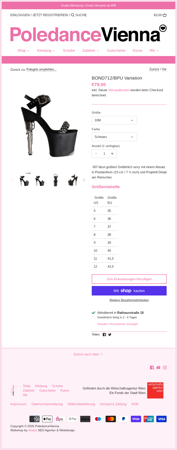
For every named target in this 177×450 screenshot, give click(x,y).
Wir (25, 395)
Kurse (64, 390)
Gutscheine (47, 390)
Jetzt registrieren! (50, 15)
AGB (134, 404)
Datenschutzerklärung (47, 404)
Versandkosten (119, 90)
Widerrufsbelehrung (81, 404)
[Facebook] (152, 367)
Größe (96, 112)
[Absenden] (72, 15)
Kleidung (41, 386)
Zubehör (29, 390)
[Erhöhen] (112, 154)
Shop (26, 386)
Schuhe (57, 386)
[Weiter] (84, 180)
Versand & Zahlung (113, 404)
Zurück (154, 69)
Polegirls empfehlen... (41, 69)
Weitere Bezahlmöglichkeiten (129, 300)
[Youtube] (158, 367)
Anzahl (105, 146)
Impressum (18, 404)
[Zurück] (11, 180)
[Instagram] (165, 367)
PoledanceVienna (47, 426)
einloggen (20, 15)
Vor (164, 69)
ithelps (32, 430)
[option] (24, 180)
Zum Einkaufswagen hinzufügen (129, 279)
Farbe (96, 129)
